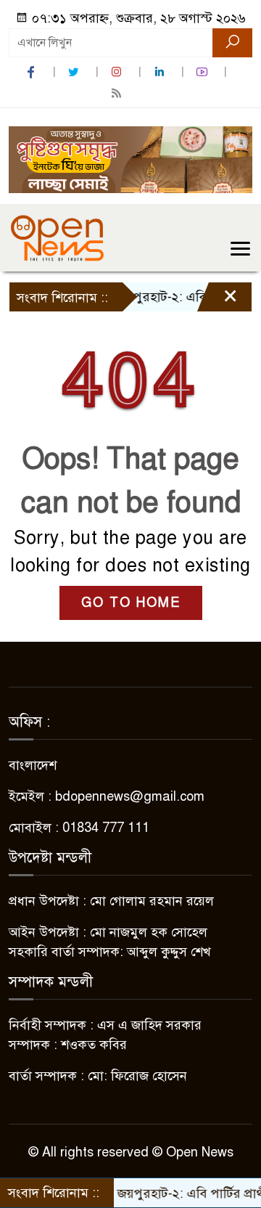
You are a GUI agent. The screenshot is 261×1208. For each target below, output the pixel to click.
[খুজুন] (232, 42)
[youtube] (203, 72)
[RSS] (118, 93)
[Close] (217, 300)
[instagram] (118, 72)
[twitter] (75, 72)
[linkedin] (161, 72)
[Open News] (57, 237)
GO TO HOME (131, 603)
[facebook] (32, 72)
